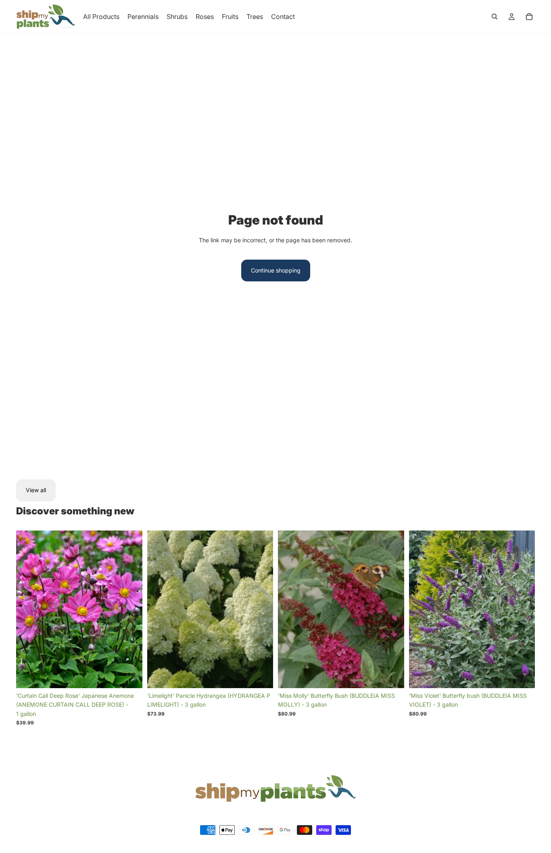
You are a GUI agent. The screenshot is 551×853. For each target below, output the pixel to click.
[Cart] (529, 16)
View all (36, 490)
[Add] (130, 675)
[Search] (494, 16)
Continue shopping (276, 270)
